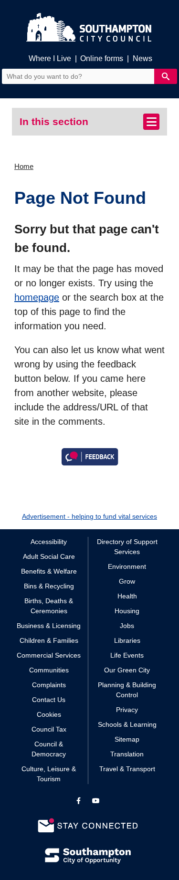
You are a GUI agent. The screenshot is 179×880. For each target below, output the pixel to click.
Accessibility (49, 541)
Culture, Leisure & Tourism (48, 774)
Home (23, 166)
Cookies (49, 714)
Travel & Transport (127, 769)
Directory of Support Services (127, 546)
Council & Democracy (49, 749)
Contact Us (48, 699)
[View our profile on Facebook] (78, 801)
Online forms (101, 58)
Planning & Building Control (127, 690)
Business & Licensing (49, 625)
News (142, 58)
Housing (127, 611)
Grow (127, 581)
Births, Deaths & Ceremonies (48, 606)
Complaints (49, 685)
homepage (36, 297)
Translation (127, 754)
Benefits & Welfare (49, 571)
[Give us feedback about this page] (89, 455)
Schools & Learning (127, 724)
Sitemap (127, 739)
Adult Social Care (49, 556)
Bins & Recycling (49, 586)
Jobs (127, 625)
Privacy (127, 709)
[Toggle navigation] (151, 122)
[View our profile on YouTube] (96, 801)
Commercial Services (49, 655)
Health (127, 596)
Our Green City (127, 670)
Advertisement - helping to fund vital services (89, 516)
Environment (127, 566)
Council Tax (49, 729)
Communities (49, 670)
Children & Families (49, 640)
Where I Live (50, 58)
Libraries (127, 640)
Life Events (127, 655)
